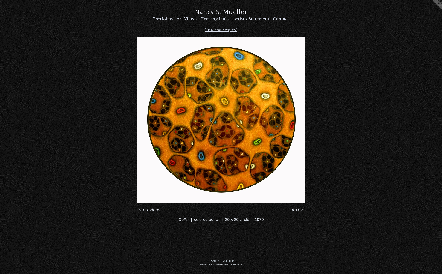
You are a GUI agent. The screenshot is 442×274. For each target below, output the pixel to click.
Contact (281, 19)
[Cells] (221, 120)
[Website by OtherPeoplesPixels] (433, 9)
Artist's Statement (251, 19)
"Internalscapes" (221, 29)
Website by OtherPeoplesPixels (221, 264)
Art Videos (187, 19)
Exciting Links (215, 19)
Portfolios (163, 19)
